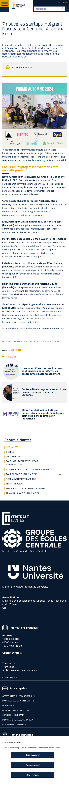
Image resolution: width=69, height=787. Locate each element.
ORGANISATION (13, 456)
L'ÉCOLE (10, 452)
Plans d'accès (9, 677)
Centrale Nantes (18, 439)
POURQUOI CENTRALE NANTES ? (21, 474)
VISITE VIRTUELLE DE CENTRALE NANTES (25, 488)
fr (59, 3)
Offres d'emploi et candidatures (18, 696)
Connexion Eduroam (12, 715)
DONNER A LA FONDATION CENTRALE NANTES (28, 469)
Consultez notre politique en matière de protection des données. (32, 747)
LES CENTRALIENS (15, 483)
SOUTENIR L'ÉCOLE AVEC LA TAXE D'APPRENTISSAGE (22, 463)
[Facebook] (12, 350)
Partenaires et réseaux (13, 724)
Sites (65, 3)
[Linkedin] (19, 350)
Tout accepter (33, 754)
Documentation (10, 705)
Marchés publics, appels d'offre (18, 701)
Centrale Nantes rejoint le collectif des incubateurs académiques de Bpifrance (44, 392)
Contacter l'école (12, 652)
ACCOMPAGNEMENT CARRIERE (21, 479)
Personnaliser (33, 764)
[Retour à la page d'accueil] (21, 6)
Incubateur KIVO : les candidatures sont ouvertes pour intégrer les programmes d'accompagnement (42, 371)
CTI (4, 607)
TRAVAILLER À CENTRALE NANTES (22, 493)
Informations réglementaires (17, 720)
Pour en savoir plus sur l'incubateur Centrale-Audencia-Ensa (34, 328)
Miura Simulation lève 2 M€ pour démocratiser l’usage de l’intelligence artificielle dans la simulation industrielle (43, 414)
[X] (16, 349)
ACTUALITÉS (12, 447)
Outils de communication (15, 710)
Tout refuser (33, 774)
